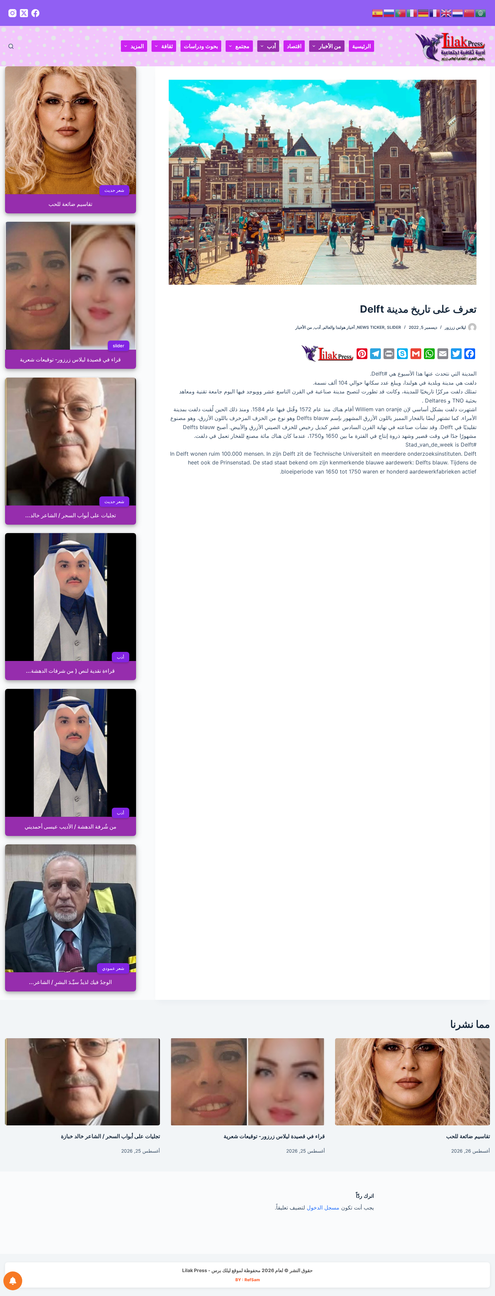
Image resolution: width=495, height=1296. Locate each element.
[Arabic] (481, 12)
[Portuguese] (400, 12)
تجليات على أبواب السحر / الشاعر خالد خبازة (110, 1136)
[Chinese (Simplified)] (469, 12)
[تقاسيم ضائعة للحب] (412, 1081)
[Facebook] (35, 13)
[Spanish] (378, 12)
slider (394, 327)
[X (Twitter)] (24, 13)
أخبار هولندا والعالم (339, 327)
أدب (271, 46)
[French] (435, 12)
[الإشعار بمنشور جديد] (12, 1280)
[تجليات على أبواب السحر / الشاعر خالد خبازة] (82, 1081)
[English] (446, 12)
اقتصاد (294, 46)
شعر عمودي (113, 968)
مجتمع (242, 46)
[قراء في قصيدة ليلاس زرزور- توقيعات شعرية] (247, 1081)
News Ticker (371, 327)
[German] (423, 12)
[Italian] (412, 12)
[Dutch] (458, 12)
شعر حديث (114, 190)
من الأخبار (330, 46)
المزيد (137, 46)
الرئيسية (361, 46)
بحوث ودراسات (201, 46)
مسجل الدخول (323, 1207)
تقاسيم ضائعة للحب (468, 1136)
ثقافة (167, 46)
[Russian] (389, 12)
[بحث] (10, 46)
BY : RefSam (247, 1279)
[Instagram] (12, 13)
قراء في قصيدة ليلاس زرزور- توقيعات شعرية (274, 1136)
